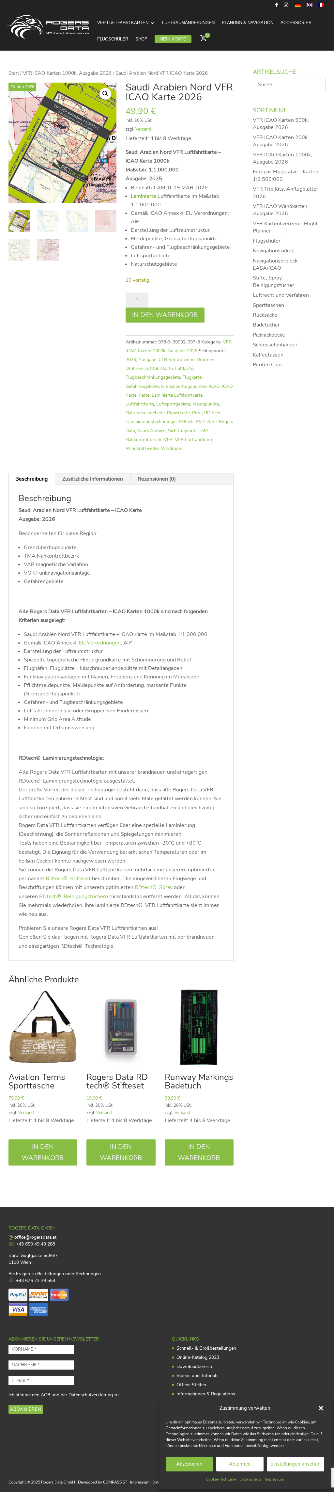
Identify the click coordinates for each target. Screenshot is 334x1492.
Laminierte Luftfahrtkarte (177, 395)
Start (13, 73)
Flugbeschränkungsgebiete (153, 377)
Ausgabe (147, 360)
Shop (141, 39)
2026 (131, 360)
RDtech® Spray (154, 887)
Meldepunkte (205, 404)
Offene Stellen (191, 1385)
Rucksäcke (265, 315)
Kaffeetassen (268, 354)
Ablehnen (240, 1464)
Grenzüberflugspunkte (183, 386)
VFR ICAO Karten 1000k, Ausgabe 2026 (67, 73)
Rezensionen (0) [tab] (157, 479)
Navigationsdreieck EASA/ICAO (275, 264)
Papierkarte (178, 413)
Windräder (171, 448)
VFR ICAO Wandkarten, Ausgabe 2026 (281, 210)
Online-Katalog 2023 (197, 1357)
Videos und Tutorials (197, 1376)
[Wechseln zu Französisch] (321, 6)
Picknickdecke (269, 335)
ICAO (214, 386)
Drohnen (205, 360)
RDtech (186, 422)
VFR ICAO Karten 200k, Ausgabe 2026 (281, 141)
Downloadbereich (194, 1366)
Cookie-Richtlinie (221, 1479)
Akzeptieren (189, 1464)
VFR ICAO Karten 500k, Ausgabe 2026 (281, 124)
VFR (168, 439)
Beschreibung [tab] (31, 479)
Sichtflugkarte (182, 431)
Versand (143, 129)
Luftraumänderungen (188, 23)
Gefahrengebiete (142, 386)
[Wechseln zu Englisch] (309, 6)
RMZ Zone (206, 422)
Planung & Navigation (247, 23)
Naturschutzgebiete (145, 413)
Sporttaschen (268, 305)
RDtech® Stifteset (68, 878)
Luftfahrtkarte (140, 404)
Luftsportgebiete (173, 404)
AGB (45, 1395)
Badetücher (266, 324)
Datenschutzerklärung (90, 1395)
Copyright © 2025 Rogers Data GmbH (41, 1482)
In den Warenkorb (165, 314)
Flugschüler (112, 39)
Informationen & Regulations (205, 1394)
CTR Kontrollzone (176, 360)
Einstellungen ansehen (295, 1464)
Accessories (296, 23)
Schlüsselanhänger (275, 344)
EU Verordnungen (100, 642)
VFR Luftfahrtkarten (122, 23)
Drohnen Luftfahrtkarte (149, 368)
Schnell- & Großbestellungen (206, 1348)
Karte (144, 395)
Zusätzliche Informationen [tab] (92, 479)
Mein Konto (173, 39)
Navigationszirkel (273, 250)
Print (197, 413)
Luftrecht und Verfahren (281, 295)
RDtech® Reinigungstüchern (73, 896)
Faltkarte (184, 368)
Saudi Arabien (151, 431)
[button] (321, 1408)
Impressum (274, 1479)
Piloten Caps (268, 364)
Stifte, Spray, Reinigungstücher (273, 281)
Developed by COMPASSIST (102, 1482)
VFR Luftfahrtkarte (194, 439)
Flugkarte (192, 377)
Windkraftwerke (142, 448)
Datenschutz (250, 1479)
